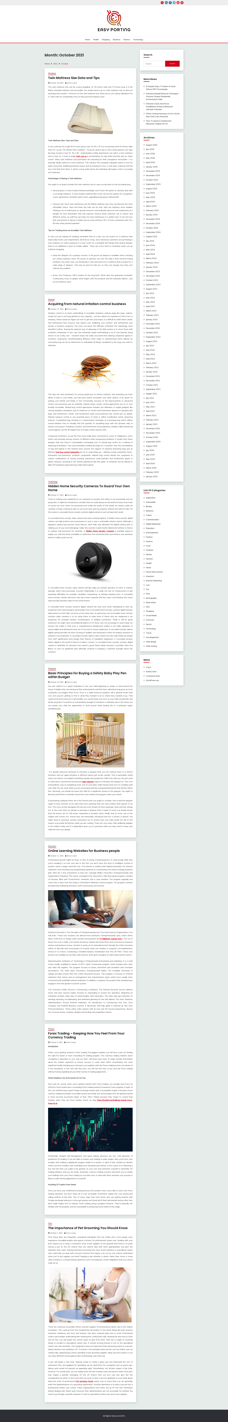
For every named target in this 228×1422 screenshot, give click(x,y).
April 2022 (150, 359)
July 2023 (150, 293)
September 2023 (153, 284)
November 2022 (153, 328)
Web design (151, 641)
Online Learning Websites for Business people (84, 851)
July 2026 (150, 149)
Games (149, 554)
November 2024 (153, 223)
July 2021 (150, 398)
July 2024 (150, 241)
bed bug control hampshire (67, 452)
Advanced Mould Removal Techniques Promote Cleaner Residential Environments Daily (162, 96)
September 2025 (153, 184)
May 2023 (150, 302)
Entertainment (152, 532)
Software (150, 620)
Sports (149, 624)
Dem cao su (81, 156)
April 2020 (150, 463)
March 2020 (151, 468)
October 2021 (152, 385)
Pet (147, 589)
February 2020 (152, 472)
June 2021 (150, 402)
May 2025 (150, 197)
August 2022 (151, 341)
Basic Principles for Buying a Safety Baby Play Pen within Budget (87, 675)
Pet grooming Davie (84, 1381)
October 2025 (152, 180)
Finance (126, 39)
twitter (174, 2)
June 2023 (150, 297)
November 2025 (153, 175)
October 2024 (152, 228)
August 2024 (151, 236)
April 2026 (150, 162)
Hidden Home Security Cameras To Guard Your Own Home (89, 488)
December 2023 (153, 271)
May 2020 (150, 459)
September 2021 (153, 389)
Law (148, 585)
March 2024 (151, 258)
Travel (148, 633)
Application (150, 497)
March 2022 (151, 363)
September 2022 (153, 337)
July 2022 (150, 345)
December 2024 (153, 219)
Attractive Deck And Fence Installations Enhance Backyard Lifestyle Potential (159, 106)
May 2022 (150, 354)
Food (148, 546)
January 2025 (152, 214)
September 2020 (153, 441)
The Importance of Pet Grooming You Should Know (88, 1228)
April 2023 (150, 306)
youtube (178, 2)
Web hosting (151, 646)
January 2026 (152, 167)
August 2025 (151, 188)
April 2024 (150, 254)
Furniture (149, 550)
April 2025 (150, 201)
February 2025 (152, 210)
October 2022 (152, 332)
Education (52, 846)
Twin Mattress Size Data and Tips (74, 78)
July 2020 (150, 450)
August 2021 (151, 393)
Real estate (151, 602)
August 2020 (151, 446)
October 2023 (152, 280)
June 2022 (150, 350)
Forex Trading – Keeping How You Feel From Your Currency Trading (86, 1035)
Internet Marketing (154, 580)
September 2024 (153, 232)
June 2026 (150, 153)
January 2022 (152, 372)
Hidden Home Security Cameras (100, 531)
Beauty (149, 506)
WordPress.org (152, 680)
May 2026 (150, 158)
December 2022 (153, 324)
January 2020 (152, 476)
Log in (148, 667)
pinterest (181, 2)
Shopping (106, 39)
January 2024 (152, 267)
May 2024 (150, 249)
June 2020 (150, 454)
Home (87, 39)
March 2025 (151, 206)
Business (116, 39)
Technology (138, 39)
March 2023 (151, 310)
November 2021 (153, 380)
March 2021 (151, 415)
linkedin (166, 2)
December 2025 (153, 171)
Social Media (151, 615)
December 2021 (153, 376)
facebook (170, 2)
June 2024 (150, 245)
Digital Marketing (153, 524)
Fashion (149, 537)
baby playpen (88, 781)
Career (149, 515)
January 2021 (152, 424)
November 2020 (153, 433)
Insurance (150, 576)
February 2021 (152, 420)
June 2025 (150, 193)
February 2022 (152, 367)
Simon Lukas (72, 83)
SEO (148, 607)
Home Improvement (154, 572)
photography (151, 598)
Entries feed (151, 671)
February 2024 (152, 262)
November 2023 (153, 276)
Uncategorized (152, 637)
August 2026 (151, 145)
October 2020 (152, 437)
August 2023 (151, 289)
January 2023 (152, 319)
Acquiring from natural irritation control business (87, 304)
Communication (152, 519)
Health (96, 39)
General (51, 299)
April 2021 (150, 411)
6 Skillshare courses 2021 (111, 938)
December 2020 (153, 428)
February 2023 (152, 315)
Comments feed (153, 676)
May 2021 (150, 407)
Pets (50, 1223)
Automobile (151, 502)
